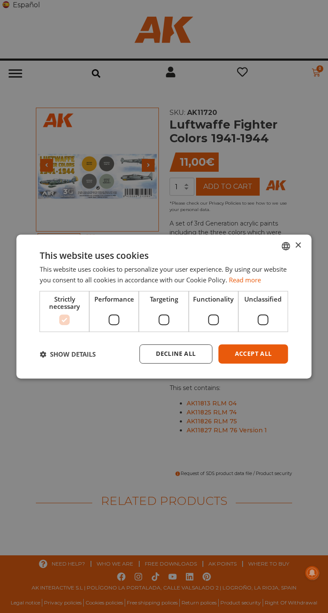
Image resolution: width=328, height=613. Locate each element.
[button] (68, 354)
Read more (245, 280)
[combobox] (286, 246)
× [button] (298, 245)
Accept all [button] (253, 354)
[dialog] (163, 307)
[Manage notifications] (312, 573)
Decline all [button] (176, 354)
